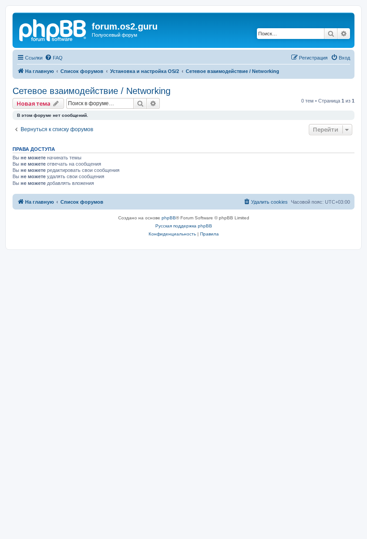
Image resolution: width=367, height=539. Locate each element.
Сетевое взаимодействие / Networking (92, 91)
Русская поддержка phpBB (183, 225)
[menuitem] (54, 57)
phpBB (169, 217)
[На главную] (53, 29)
